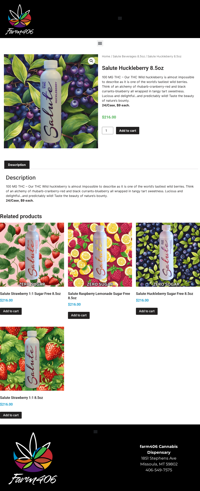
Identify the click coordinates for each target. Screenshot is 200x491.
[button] (120, 18)
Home (106, 56)
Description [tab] (17, 165)
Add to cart (127, 131)
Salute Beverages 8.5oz (129, 56)
